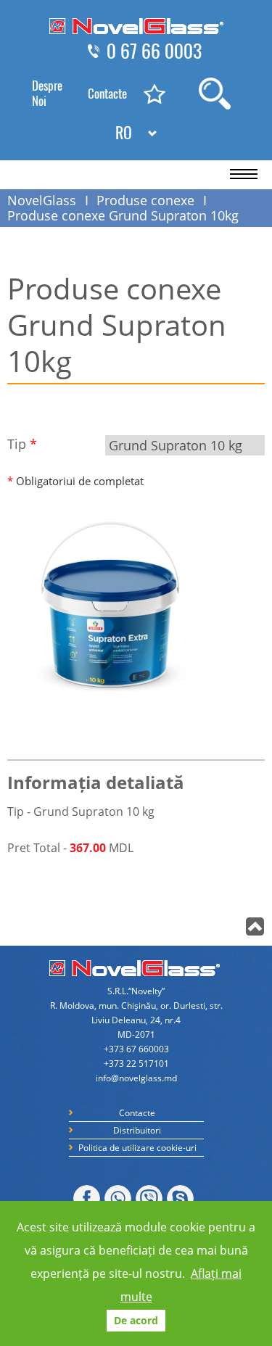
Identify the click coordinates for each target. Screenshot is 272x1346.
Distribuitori (137, 1130)
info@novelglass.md (136, 1078)
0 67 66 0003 (154, 51)
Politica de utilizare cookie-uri (137, 1147)
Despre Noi (47, 93)
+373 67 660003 (136, 1049)
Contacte (107, 93)
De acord (136, 1320)
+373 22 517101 (136, 1063)
